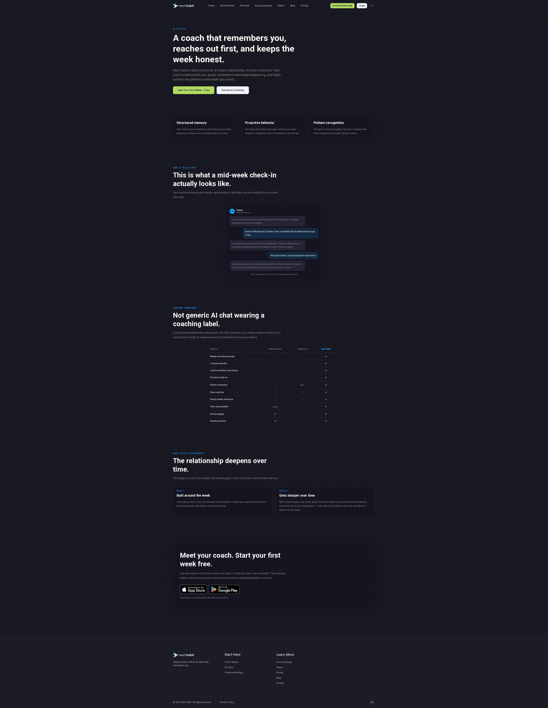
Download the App (234, 672)
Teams (281, 5)
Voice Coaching (263, 5)
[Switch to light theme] (372, 6)
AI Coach (244, 5)
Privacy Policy (227, 702)
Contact (280, 683)
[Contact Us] (372, 702)
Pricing (304, 5)
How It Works (227, 5)
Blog (292, 5)
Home (211, 5)
